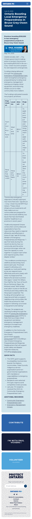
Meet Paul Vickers (16, 503)
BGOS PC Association (16, 497)
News (16, 505)
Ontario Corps (16, 352)
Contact (16, 499)
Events (16, 501)
